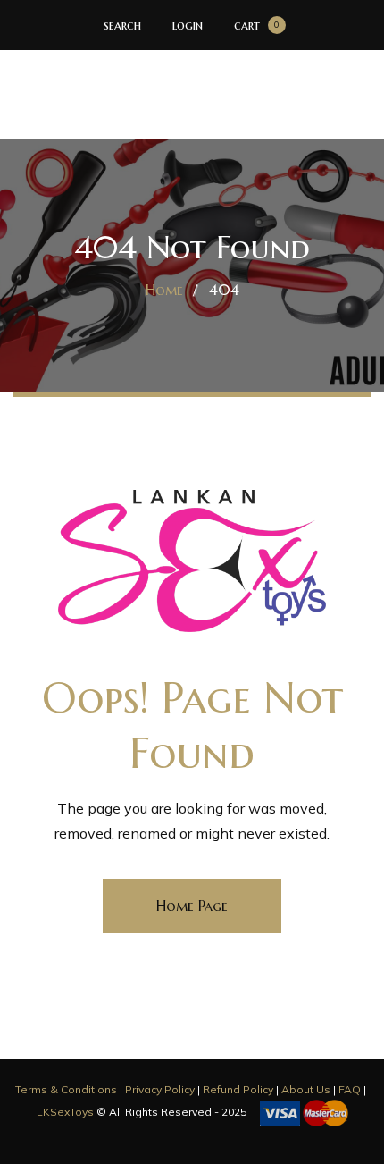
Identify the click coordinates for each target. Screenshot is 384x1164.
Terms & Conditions (66, 1089)
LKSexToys (65, 1111)
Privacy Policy (160, 1089)
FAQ (349, 1089)
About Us (305, 1089)
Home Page (192, 906)
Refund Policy (238, 1089)
